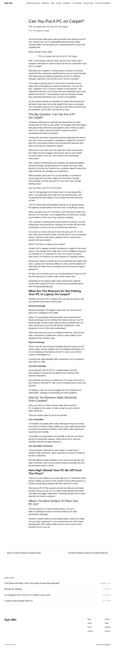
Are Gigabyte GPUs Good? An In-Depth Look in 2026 (27, 595)
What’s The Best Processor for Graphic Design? (24, 553)
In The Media (77, 3)
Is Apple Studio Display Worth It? (18, 601)
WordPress (107, 644)
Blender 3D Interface (13, 589)
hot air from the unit (44, 286)
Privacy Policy (88, 3)
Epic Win (8, 3)
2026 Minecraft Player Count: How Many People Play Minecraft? (32, 583)
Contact (58, 3)
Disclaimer (67, 3)
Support (47, 30)
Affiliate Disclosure (33, 3)
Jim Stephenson (38, 30)
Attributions (45, 3)
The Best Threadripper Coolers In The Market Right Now (88, 553)
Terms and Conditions (103, 3)
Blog (52, 3)
